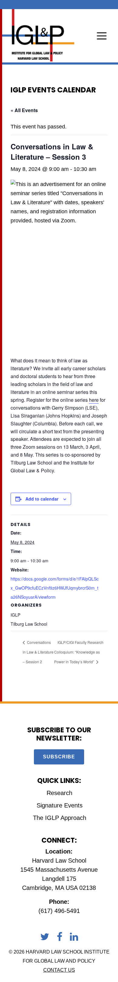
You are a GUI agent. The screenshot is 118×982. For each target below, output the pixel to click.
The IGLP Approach (59, 817)
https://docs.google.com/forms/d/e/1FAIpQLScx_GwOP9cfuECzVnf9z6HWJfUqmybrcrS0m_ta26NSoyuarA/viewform (55, 588)
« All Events (24, 110)
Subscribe (59, 756)
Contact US (59, 970)
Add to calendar (41, 499)
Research (59, 793)
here (94, 399)
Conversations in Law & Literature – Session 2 (38, 652)
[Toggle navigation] (101, 35)
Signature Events (60, 805)
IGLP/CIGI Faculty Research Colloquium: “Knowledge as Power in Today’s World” (78, 652)
